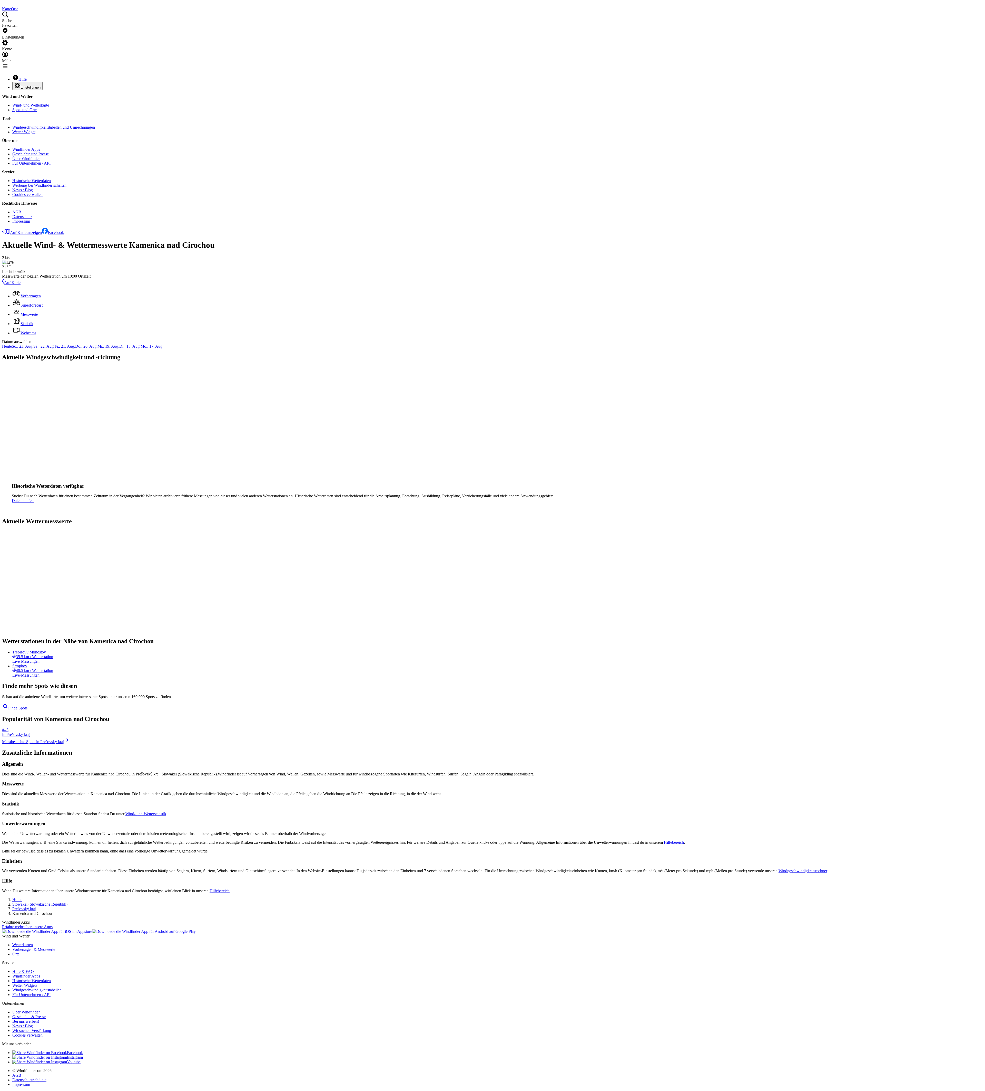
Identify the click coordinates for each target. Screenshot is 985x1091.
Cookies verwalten (27, 194)
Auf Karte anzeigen (26, 232)
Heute (7, 346)
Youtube (74, 1062)
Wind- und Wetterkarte (30, 105)
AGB (16, 212)
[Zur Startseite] (2, 4)
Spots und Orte (24, 110)
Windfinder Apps (26, 149)
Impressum (21, 221)
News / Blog (22, 190)
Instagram (75, 1057)
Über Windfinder (26, 158)
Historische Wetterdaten (31, 180)
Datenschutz (22, 216)
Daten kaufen (23, 500)
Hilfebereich (674, 842)
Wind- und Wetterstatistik (145, 814)
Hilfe (22, 79)
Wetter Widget (23, 132)
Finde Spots (17, 708)
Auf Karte (12, 282)
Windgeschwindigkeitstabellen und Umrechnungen (53, 127)
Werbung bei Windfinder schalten (39, 185)
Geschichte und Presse (30, 154)
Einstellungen (31, 87)
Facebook (56, 232)
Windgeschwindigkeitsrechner (803, 871)
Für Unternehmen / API (31, 163)
